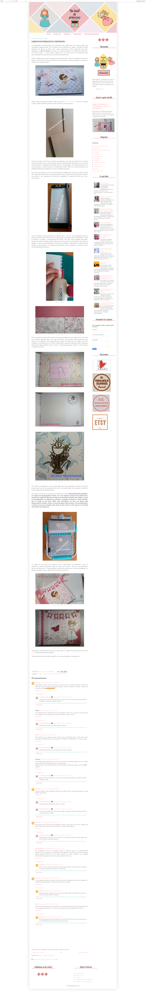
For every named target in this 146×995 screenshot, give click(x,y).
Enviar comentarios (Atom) (46, 955)
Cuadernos (45, 674)
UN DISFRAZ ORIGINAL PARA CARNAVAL (107, 303)
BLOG (48, 34)
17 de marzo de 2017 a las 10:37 (50, 822)
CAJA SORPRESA (105, 222)
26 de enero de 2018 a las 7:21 (53, 917)
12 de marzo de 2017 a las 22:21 (50, 682)
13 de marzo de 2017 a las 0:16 (48, 710)
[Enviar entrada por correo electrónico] (58, 671)
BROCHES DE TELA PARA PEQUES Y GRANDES (105, 236)
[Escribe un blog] (62, 671)
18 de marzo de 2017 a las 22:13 (62, 835)
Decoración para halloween (104, 262)
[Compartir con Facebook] (65, 671)
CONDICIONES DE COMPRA (84, 979)
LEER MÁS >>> (99, 89)
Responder (38, 690)
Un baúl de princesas (45, 697)
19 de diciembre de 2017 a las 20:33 (49, 904)
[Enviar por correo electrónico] (60, 671)
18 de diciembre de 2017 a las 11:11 (54, 848)
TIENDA (78, 977)
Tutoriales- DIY (98, 171)
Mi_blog (37, 878)
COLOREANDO (104, 183)
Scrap (95, 169)
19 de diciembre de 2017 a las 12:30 (50, 878)
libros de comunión (70, 102)
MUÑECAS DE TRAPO (106, 197)
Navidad (96, 160)
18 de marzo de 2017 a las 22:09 (62, 747)
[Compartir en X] (63, 671)
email (33, 652)
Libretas (96, 154)
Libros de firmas (53, 674)
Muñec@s (97, 158)
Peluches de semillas (99, 162)
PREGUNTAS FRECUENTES (83, 981)
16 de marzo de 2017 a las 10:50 (47, 735)
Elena (36, 904)
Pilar (36, 735)
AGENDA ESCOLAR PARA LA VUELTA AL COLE (106, 249)
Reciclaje (96, 164)
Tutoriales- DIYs (61, 674)
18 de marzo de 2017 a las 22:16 (62, 809)
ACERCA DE (57, 34)
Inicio (61, 952)
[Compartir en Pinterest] (66, 671)
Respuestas (40, 694)
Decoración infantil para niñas (102, 150)
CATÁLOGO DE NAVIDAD (91, 34)
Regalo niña (97, 166)
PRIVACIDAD (77, 34)
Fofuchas (96, 152)
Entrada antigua (83, 952)
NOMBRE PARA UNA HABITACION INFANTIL (107, 209)
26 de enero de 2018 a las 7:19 (53, 864)
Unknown (38, 682)
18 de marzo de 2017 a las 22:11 (62, 775)
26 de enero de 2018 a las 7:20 (53, 890)
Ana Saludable (39, 848)
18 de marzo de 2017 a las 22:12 (62, 801)
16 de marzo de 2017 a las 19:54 (50, 759)
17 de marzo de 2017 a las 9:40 (50, 789)
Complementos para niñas (101, 146)
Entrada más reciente (38, 952)
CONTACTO (67, 34)
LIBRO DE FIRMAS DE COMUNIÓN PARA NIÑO (106, 290)
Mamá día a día (98, 156)
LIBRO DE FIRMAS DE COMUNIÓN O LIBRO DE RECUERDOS (100, 106)
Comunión (39, 674)
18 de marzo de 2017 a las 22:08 (62, 697)
